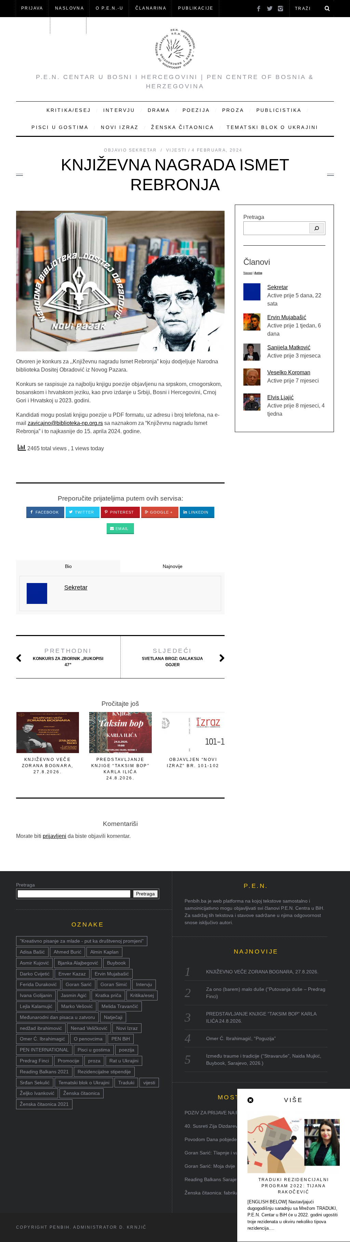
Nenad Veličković (89, 1028)
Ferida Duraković (38, 984)
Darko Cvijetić (35, 973)
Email (121, 529)
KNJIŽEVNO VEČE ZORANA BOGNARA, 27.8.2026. (47, 765)
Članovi (33, 25)
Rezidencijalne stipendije (104, 1071)
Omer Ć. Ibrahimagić (42, 1039)
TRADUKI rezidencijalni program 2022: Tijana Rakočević (293, 1185)
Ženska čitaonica (182, 127)
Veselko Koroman (288, 372)
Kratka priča (108, 995)
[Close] (250, 1100)
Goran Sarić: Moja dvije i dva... (218, 1166)
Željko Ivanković (37, 1093)
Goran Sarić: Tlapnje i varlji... (216, 1152)
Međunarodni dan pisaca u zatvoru (57, 1017)
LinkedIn (198, 512)
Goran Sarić (79, 984)
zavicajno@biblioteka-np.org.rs (65, 423)
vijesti (149, 1082)
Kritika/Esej (68, 110)
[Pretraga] (316, 228)
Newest (247, 272)
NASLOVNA (69, 8)
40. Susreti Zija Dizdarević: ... (216, 1126)
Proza (233, 110)
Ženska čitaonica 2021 (44, 1104)
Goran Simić (113, 984)
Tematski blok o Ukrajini (273, 127)
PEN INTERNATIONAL (44, 1049)
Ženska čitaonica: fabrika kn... (217, 1192)
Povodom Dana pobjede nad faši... (222, 1139)
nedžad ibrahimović (41, 1028)
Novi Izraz (120, 127)
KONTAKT (68, 25)
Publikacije (195, 8)
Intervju (119, 110)
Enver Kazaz (72, 973)
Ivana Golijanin (36, 995)
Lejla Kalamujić (36, 1006)
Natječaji (113, 1017)
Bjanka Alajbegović (78, 963)
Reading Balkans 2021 (44, 1071)
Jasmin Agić (73, 995)
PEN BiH (120, 1039)
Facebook (46, 512)
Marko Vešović (77, 1006)
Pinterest (121, 512)
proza (94, 1060)
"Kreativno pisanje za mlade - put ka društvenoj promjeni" (82, 941)
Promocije (68, 1060)
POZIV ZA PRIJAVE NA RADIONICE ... (226, 1112)
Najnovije (173, 566)
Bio (68, 566)
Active (258, 272)
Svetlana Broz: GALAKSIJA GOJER (172, 657)
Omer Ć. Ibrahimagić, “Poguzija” (241, 1038)
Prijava (32, 8)
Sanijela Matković (288, 347)
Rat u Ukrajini (123, 1060)
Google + (161, 512)
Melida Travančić (120, 1006)
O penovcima (88, 1039)
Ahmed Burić (67, 952)
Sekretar (277, 287)
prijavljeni (54, 836)
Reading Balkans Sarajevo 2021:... (222, 1179)
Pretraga (253, 217)
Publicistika (278, 110)
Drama (159, 110)
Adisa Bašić (32, 952)
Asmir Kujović (34, 963)
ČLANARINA (151, 8)
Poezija (196, 110)
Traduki (126, 1082)
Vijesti (176, 150)
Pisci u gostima (60, 127)
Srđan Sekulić (35, 1082)
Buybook (116, 963)
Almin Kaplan (104, 952)
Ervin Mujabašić (286, 317)
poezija (126, 1049)
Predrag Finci (34, 1060)
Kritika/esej (142, 995)
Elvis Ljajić (280, 397)
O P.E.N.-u (109, 8)
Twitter (83, 512)
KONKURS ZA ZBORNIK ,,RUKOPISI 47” (68, 657)
